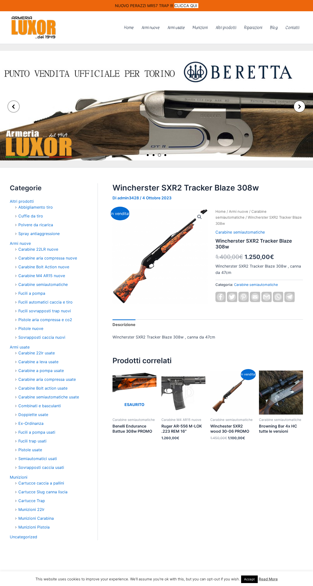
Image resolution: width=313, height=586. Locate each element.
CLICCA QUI (186, 5)
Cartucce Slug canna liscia (42, 491)
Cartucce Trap (31, 500)
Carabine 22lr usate (36, 352)
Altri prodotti (225, 28)
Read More (268, 579)
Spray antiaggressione (39, 233)
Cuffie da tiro (30, 216)
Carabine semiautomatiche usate (48, 396)
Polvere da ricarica (35, 224)
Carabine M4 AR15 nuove (41, 275)
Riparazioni (253, 28)
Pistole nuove (30, 328)
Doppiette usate (33, 414)
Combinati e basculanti (39, 405)
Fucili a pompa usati (36, 432)
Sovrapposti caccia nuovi (41, 337)
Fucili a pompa (31, 293)
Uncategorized (23, 536)
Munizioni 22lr (31, 509)
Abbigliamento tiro (35, 207)
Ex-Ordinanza (31, 423)
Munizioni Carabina (36, 518)
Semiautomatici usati (37, 458)
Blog (274, 28)
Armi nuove (150, 28)
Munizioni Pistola (34, 527)
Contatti (292, 28)
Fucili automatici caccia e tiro (45, 302)
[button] (199, 217)
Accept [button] (249, 579)
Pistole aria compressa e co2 (45, 319)
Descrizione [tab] (123, 324)
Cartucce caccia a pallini (41, 483)
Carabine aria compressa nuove (47, 258)
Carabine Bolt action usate (42, 388)
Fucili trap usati (32, 441)
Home (129, 28)
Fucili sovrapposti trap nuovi (44, 310)
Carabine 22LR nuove (38, 249)
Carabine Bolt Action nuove (43, 266)
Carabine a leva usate (38, 361)
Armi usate (176, 28)
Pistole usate (30, 449)
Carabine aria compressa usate (47, 379)
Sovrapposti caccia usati (41, 467)
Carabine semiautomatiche (43, 284)
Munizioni (200, 28)
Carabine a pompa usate (41, 370)
